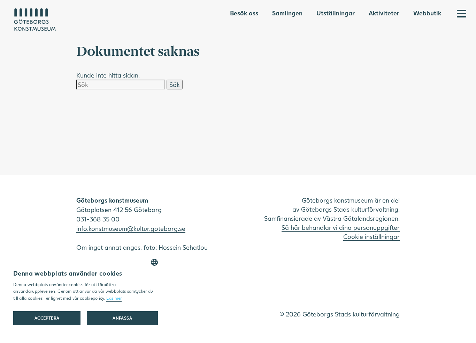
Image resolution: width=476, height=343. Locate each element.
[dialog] (85, 294)
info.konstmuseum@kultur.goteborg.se (130, 228)
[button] (122, 318)
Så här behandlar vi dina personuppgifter (341, 227)
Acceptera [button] (47, 318)
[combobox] (154, 262)
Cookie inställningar (371, 236)
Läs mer (114, 298)
